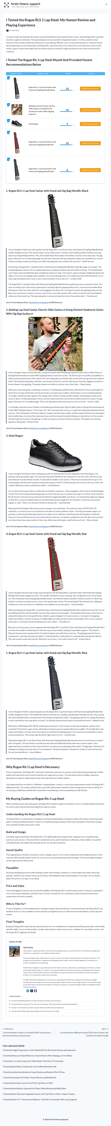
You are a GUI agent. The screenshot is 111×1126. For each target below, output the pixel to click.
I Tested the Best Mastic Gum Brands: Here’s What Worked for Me (29, 1066)
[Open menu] (106, 4)
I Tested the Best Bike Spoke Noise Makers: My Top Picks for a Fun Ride (35, 1011)
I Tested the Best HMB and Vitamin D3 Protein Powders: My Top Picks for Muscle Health (84, 1032)
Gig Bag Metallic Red (74, 533)
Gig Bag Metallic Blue (74, 652)
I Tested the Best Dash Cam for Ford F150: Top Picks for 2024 (28, 1083)
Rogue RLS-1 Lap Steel (22, 190)
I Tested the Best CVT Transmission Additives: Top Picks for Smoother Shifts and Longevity (40, 1099)
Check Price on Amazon (90, 89)
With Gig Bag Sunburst (19, 313)
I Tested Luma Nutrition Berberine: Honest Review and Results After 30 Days (34, 1072)
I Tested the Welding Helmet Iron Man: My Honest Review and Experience (36, 1001)
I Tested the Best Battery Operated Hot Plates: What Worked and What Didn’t (34, 1088)
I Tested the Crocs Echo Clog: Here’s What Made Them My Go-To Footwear (33, 1061)
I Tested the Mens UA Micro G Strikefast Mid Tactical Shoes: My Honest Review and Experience (27, 1032)
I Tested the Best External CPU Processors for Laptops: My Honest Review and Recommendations (44, 1004)
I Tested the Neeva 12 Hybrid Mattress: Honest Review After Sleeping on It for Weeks (37, 1056)
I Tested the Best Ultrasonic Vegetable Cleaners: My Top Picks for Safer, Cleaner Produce (39, 1094)
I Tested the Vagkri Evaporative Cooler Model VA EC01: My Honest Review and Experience (39, 1050)
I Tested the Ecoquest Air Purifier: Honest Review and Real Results (29, 1077)
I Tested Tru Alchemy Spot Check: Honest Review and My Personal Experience (37, 1008)
